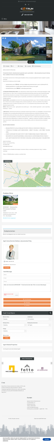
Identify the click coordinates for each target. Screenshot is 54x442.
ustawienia (5, 440)
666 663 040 (28, 14)
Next (45, 49)
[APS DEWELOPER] (27, 369)
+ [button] (5, 164)
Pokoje (4, 328)
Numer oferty (6, 316)
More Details (8, 215)
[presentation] (2, 363)
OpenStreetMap (43, 186)
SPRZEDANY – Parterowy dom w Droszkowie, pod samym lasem (10, 208)
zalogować (10, 234)
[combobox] (39, 319)
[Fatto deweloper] (12, 369)
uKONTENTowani (42, 418)
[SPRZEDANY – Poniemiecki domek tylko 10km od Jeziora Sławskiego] (27, 173)
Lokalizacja (29, 316)
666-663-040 (11, 261)
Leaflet (38, 186)
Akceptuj (47, 439)
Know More (6, 267)
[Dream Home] (42, 369)
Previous (3, 49)
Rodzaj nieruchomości (32, 322)
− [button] (5, 166)
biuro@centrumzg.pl (31, 1)
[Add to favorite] (3, 38)
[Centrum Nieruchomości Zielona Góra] (27, 9)
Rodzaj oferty (6, 322)
